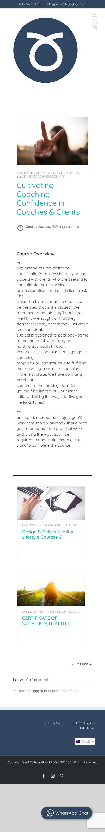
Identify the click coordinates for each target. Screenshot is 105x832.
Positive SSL (52, 723)
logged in (39, 691)
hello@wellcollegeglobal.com (66, 4)
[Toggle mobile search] (94, 21)
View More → (82, 664)
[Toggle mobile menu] (94, 16)
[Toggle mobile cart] (94, 27)
